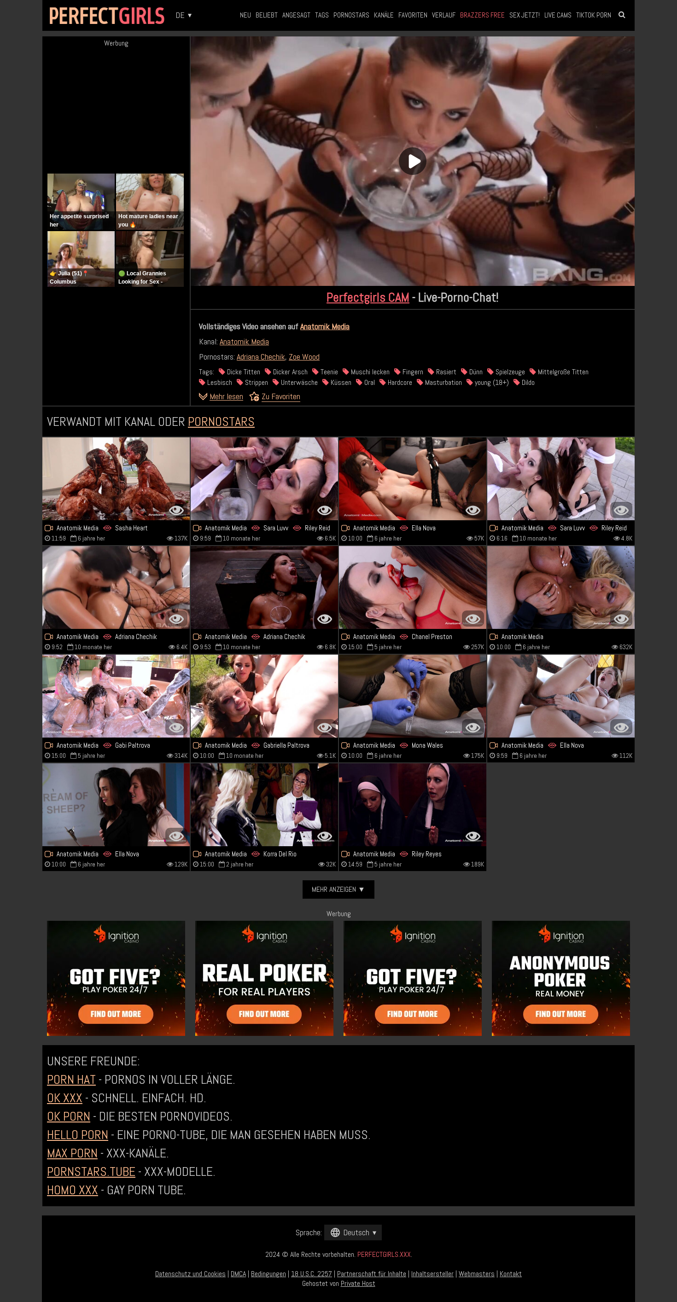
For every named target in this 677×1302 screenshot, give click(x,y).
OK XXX (64, 1098)
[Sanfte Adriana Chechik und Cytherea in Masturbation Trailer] (116, 696)
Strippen (255, 382)
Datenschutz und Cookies (190, 1274)
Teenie (328, 372)
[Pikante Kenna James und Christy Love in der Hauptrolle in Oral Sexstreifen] (264, 804)
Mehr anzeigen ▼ (338, 889)
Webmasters (477, 1274)
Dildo (527, 382)
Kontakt (511, 1274)
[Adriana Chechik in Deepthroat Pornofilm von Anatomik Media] (264, 587)
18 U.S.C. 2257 (311, 1274)
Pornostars (351, 15)
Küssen (340, 382)
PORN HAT (71, 1079)
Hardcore (399, 382)
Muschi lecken (369, 372)
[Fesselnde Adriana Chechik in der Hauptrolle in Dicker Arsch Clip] (116, 587)
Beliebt (267, 15)
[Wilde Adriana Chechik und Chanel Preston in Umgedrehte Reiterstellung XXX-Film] (412, 587)
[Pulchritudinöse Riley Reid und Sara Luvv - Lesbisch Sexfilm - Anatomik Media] (561, 478)
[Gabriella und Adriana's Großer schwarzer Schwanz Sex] (264, 696)
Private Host (358, 1283)
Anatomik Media (325, 326)
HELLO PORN (77, 1135)
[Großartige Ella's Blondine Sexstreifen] (561, 696)
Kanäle (384, 15)
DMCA (238, 1274)
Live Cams (558, 15)
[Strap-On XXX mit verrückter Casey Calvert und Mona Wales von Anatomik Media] (412, 696)
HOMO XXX (72, 1190)
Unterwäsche (298, 382)
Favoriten (412, 15)
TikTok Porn (593, 15)
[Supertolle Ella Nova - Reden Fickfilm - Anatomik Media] (412, 478)
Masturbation (442, 382)
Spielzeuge (509, 372)
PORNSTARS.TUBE (91, 1171)
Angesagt (296, 15)
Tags (322, 15)
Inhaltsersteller (432, 1274)
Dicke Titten (242, 372)
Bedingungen (268, 1274)
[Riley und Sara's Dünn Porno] (264, 478)
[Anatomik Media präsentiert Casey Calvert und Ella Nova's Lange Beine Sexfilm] (116, 804)
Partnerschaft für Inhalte (371, 1274)
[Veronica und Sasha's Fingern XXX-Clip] (116, 478)
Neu (245, 15)
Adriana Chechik (261, 356)
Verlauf (443, 15)
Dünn (475, 372)
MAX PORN (72, 1153)
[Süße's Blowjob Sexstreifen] (561, 587)
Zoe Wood (304, 356)
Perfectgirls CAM (368, 297)
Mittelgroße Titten (562, 372)
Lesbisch (218, 382)
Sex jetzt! (524, 15)
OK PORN (68, 1116)
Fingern (412, 372)
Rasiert (445, 372)
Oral (368, 382)
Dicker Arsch (289, 372)
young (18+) (491, 382)
